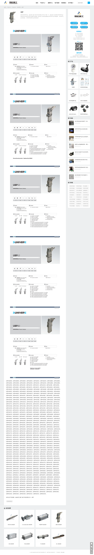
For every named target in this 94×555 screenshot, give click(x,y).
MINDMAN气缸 (72, 190)
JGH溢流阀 (85, 197)
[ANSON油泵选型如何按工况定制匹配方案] (71, 169)
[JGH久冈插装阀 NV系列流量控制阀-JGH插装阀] (84, 95)
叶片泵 (71, 197)
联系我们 (63, 3)
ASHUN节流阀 (72, 199)
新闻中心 (50, 3)
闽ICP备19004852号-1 (51, 552)
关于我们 (70, 3)
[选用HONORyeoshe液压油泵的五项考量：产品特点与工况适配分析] (71, 130)
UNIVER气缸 (9, 501)
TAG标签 (58, 552)
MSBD (73, 87)
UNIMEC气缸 (85, 203)
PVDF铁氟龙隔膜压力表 (74, 73)
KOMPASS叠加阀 (85, 188)
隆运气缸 (78, 205)
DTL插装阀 (85, 186)
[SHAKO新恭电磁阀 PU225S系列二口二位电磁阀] (84, 81)
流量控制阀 (78, 194)
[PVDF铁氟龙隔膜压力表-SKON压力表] (73, 68)
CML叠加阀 (78, 203)
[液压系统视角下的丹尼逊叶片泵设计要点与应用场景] (71, 176)
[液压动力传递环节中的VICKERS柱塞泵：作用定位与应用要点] (71, 153)
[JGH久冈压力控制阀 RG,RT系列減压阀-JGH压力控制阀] (84, 68)
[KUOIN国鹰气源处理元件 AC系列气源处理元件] (73, 95)
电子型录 (57, 3)
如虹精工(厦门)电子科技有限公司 (22, 497)
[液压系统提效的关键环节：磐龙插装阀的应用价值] (71, 123)
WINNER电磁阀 (78, 186)
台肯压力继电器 (72, 201)
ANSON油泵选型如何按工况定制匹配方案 (84, 167)
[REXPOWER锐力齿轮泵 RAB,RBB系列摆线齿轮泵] (84, 108)
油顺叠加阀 (85, 190)
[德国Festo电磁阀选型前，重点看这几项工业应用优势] (71, 146)
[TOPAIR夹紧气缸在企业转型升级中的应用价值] (71, 138)
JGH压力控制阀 (78, 193)
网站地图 (62, 552)
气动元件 (14, 7)
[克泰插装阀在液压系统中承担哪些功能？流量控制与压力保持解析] (71, 161)
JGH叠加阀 (78, 199)
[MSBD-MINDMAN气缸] (73, 81)
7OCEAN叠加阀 (72, 206)
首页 (37, 3)
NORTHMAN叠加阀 (72, 193)
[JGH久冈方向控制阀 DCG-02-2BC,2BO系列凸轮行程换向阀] (73, 108)
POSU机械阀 (85, 199)
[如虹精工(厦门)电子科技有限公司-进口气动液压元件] (12, 2)
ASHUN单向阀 (86, 194)
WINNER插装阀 (72, 186)
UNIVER (19, 7)
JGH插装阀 (72, 194)
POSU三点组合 (85, 201)
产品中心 (42, 3)
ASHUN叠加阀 (79, 190)
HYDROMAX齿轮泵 (72, 204)
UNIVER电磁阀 (72, 188)
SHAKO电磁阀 (79, 188)
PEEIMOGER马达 (85, 206)
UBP (33, 497)
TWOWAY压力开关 (79, 197)
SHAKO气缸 (85, 192)
